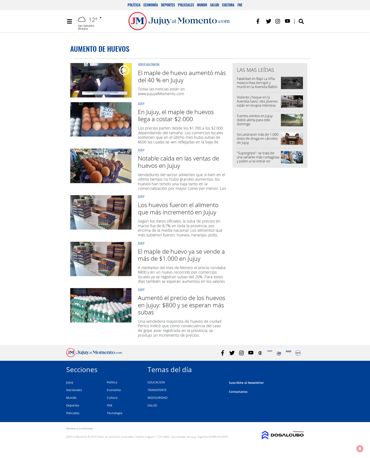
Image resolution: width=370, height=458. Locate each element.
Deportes (168, 4)
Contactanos (238, 392)
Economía (150, 4)
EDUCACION (156, 382)
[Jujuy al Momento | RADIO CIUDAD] (298, 353)
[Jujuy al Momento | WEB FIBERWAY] (279, 353)
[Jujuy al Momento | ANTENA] (269, 353)
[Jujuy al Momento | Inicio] (299, 368)
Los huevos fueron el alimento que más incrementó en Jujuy (178, 208)
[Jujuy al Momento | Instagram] (278, 21)
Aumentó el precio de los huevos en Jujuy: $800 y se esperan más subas (181, 305)
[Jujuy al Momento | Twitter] (268, 21)
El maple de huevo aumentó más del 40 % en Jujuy (182, 76)
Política (134, 4)
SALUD (152, 405)
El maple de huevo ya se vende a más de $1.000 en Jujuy (181, 255)
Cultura (228, 4)
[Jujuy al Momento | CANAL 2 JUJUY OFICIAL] (260, 353)
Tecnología (114, 413)
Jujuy (141, 103)
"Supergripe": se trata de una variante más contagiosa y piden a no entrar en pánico (258, 159)
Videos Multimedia (149, 64)
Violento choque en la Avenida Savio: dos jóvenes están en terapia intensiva (257, 101)
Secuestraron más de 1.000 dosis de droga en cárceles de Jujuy (257, 138)
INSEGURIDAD (157, 398)
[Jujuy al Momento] (94, 355)
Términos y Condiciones (79, 428)
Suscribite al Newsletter (246, 383)
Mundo (202, 4)
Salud (214, 4)
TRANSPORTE (157, 390)
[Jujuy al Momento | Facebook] (259, 21)
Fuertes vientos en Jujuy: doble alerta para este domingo (255, 119)
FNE (239, 4)
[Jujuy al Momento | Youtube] (287, 21)
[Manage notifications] (360, 448)
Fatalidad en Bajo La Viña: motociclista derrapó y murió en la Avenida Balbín (257, 82)
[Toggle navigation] (69, 21)
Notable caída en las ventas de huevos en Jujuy (178, 161)
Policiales (186, 4)
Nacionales (74, 390)
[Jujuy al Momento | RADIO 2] (288, 353)
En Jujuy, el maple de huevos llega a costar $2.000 (176, 115)
